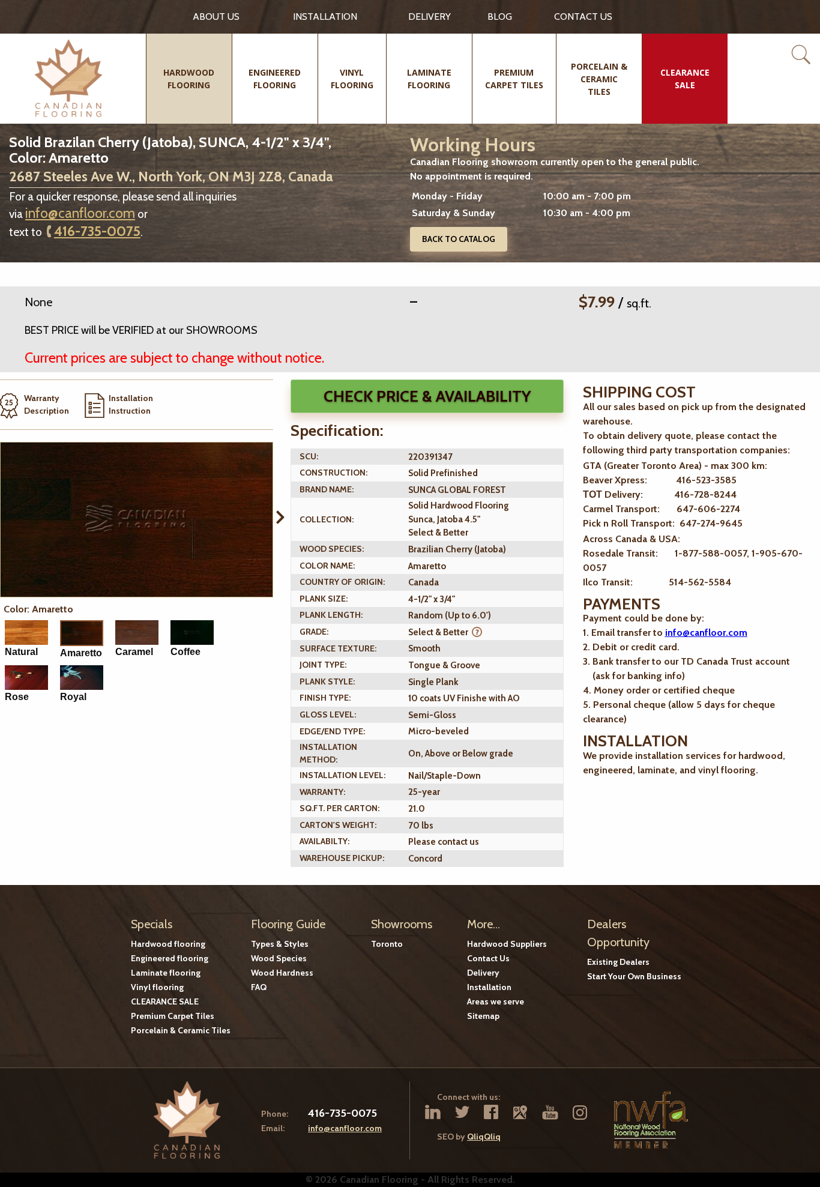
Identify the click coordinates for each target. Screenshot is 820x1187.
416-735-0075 (97, 231)
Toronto (387, 943)
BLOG (499, 16)
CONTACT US (583, 16)
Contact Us (488, 958)
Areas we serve (495, 1001)
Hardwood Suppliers (507, 943)
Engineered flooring (169, 958)
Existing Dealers (618, 961)
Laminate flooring (165, 972)
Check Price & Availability (427, 396)
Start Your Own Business (634, 976)
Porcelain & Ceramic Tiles (181, 1030)
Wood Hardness (282, 972)
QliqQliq (484, 1136)
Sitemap (483, 1015)
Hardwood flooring (168, 943)
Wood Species (279, 958)
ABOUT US (216, 16)
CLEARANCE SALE (165, 1001)
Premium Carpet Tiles (172, 1015)
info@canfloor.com (80, 213)
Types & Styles (280, 943)
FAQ (259, 987)
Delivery (429, 16)
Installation (325, 16)
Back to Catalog (458, 239)
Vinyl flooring (157, 987)
